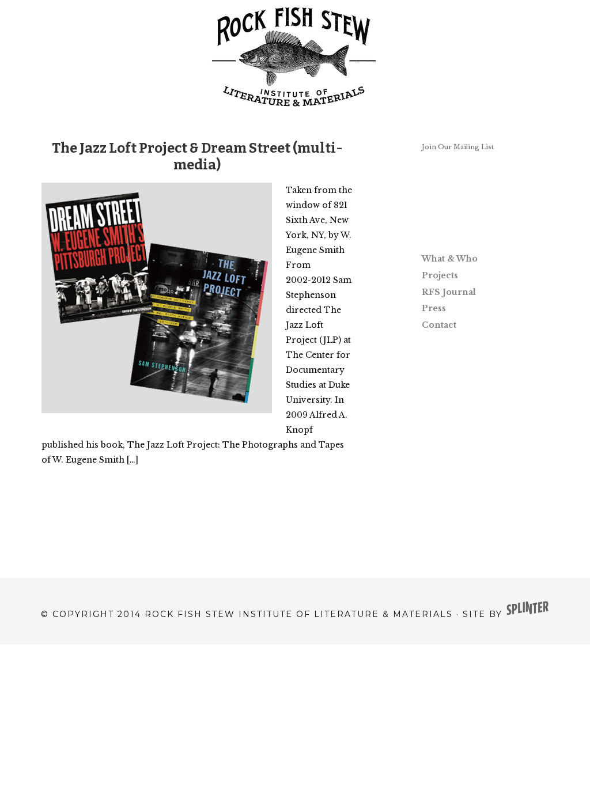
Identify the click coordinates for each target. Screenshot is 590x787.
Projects (440, 275)
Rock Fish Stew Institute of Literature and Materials (295, 57)
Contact (439, 325)
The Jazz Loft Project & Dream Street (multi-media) (197, 156)
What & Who (450, 258)
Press (434, 308)
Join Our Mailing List (458, 147)
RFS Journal (449, 292)
